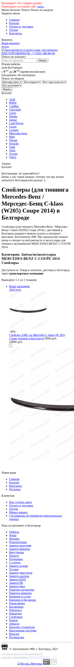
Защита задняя (18, 566)
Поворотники (18, 542)
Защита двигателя (20, 572)
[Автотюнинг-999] (5, 649)
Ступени (14, 562)
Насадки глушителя (22, 627)
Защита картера (19, 576)
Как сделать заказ (20, 502)
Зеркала (14, 623)
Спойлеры (16, 616)
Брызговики (17, 603)
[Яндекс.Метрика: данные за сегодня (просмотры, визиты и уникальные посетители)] (29, 663)
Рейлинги (15, 610)
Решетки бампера (20, 593)
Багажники (16, 606)
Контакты (15, 33)
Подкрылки (16, 637)
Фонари (14, 538)
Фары (13, 535)
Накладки (15, 613)
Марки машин (18, 512)
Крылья (14, 633)
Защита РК (16, 582)
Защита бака (17, 586)
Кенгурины (16, 552)
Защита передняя (20, 545)
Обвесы (14, 532)
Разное (13, 620)
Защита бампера (19, 549)
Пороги (14, 555)
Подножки (16, 559)
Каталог (14, 23)
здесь (40, 6)
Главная (14, 19)
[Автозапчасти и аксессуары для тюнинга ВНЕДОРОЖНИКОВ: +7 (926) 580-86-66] (37, 53)
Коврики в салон (20, 596)
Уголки (14, 569)
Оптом (13, 30)
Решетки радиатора (21, 589)
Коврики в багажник (22, 599)
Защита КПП (17, 579)
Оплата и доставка (21, 26)
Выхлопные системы (22, 630)
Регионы (14, 489)
